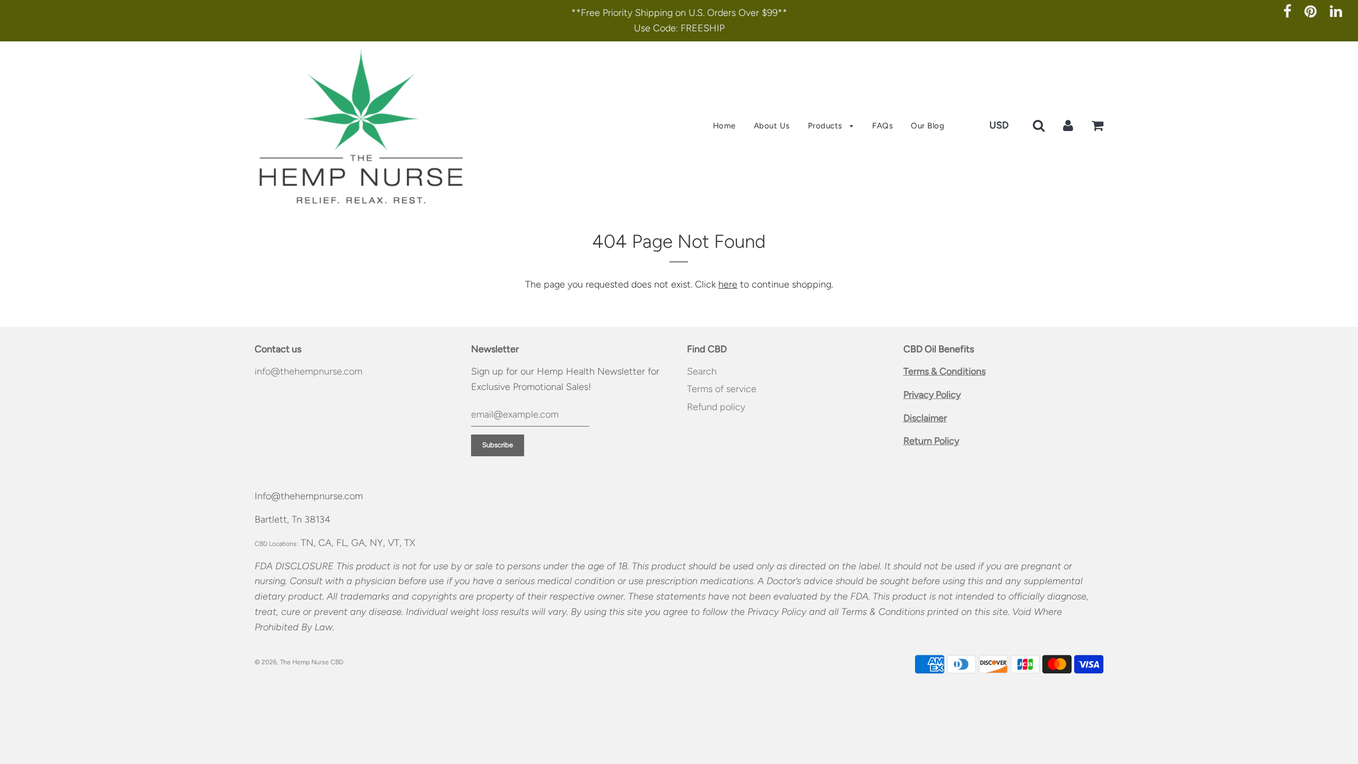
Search (702, 371)
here (727, 284)
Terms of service (721, 389)
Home (724, 126)
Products (826, 126)
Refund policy (716, 407)
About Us (772, 126)
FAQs (882, 126)
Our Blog (927, 126)
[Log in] (1068, 125)
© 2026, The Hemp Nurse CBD (299, 662)
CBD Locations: (276, 544)
